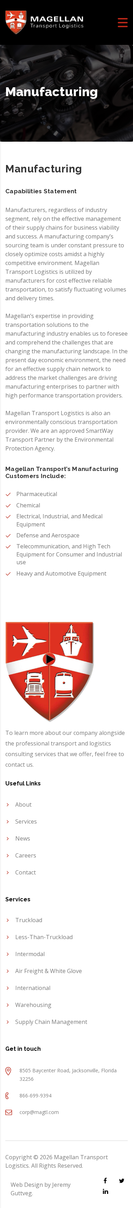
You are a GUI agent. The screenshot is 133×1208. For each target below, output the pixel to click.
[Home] (44, 22)
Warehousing (33, 1005)
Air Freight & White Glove (48, 971)
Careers (25, 855)
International (32, 988)
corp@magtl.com (39, 1112)
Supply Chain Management (51, 1022)
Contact (25, 872)
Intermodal (30, 954)
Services (26, 821)
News (22, 838)
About (23, 804)
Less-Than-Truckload (44, 937)
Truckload (28, 920)
